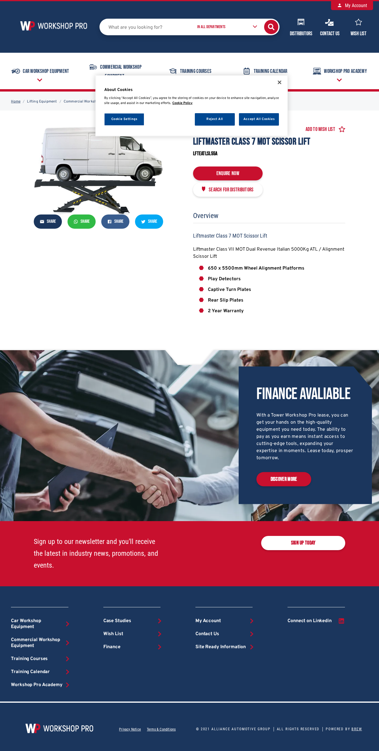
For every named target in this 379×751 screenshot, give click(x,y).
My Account (355, 5)
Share (51, 221)
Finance (112, 647)
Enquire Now (227, 173)
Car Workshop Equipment (46, 71)
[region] (191, 106)
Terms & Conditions (161, 729)
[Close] (279, 82)
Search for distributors (231, 190)
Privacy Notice (130, 729)
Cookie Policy (182, 103)
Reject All (214, 119)
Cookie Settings (124, 119)
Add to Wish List (320, 129)
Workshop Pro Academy (345, 71)
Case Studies (117, 621)
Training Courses (196, 71)
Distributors (301, 34)
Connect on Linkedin (310, 621)
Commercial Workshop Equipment (120, 72)
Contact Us (330, 34)
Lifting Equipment (42, 101)
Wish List (359, 34)
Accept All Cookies (258, 119)
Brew (356, 729)
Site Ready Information (220, 647)
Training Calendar (271, 71)
